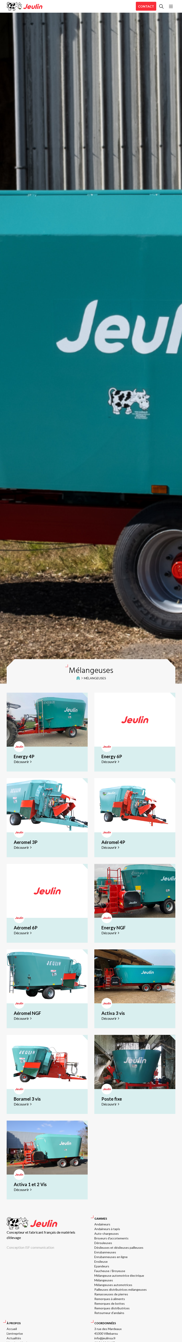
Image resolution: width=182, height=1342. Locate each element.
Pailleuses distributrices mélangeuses (120, 1289)
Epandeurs (101, 1266)
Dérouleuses (103, 1243)
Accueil (12, 1329)
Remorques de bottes (109, 1303)
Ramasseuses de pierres (111, 1294)
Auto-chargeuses (106, 1233)
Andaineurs (102, 1224)
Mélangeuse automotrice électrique (119, 1275)
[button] (161, 6)
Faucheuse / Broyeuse (109, 1271)
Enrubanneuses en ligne (111, 1257)
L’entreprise (15, 1333)
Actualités (14, 1338)
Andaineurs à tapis (107, 1229)
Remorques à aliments (109, 1299)
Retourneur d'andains (109, 1313)
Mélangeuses (103, 1280)
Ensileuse (101, 1261)
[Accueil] (25, 6)
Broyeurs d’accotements (111, 1238)
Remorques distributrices (112, 1308)
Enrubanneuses (105, 1252)
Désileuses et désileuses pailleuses (118, 1247)
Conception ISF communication (30, 1247)
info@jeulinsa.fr (105, 1338)
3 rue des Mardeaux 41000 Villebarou (108, 1331)
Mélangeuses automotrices (113, 1285)
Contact (146, 6)
